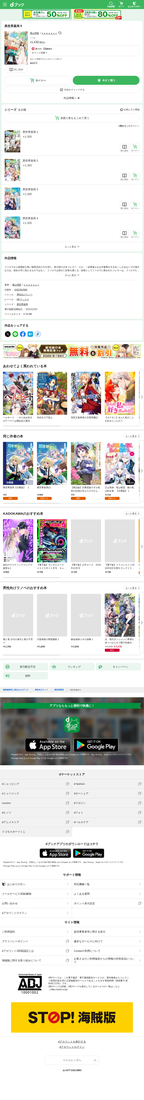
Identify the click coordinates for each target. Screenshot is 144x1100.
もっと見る (131, 436)
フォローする (60, 33)
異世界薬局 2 (30, 160)
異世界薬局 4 (30, 218)
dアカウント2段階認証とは (18, 950)
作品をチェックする (74, 89)
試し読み (18, 69)
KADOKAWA (20, 289)
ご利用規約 (8, 931)
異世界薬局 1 (30, 131)
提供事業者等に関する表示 (89, 931)
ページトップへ (72, 1060)
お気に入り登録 (132, 109)
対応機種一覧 (82, 884)
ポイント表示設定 (84, 903)
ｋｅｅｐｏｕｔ (49, 33)
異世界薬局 (22, 304)
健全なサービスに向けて (88, 941)
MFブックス (23, 299)
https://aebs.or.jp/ (59, 989)
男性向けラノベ (24, 294)
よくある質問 (82, 893)
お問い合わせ (10, 903)
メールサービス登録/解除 (17, 893)
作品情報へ (70, 97)
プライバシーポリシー (15, 941)
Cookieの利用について (87, 950)
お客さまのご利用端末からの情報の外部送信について (104, 960)
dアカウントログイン (14, 912)
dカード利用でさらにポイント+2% (44, 59)
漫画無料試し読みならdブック (15, 690)
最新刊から (134, 126)
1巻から (122, 126)
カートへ (40, 80)
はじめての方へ (16, 884)
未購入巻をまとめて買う (74, 118)
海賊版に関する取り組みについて (21, 960)
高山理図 (34, 33)
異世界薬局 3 (30, 189)
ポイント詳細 (38, 52)
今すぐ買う (109, 80)
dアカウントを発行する (72, 1041)
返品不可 (34, 63)
